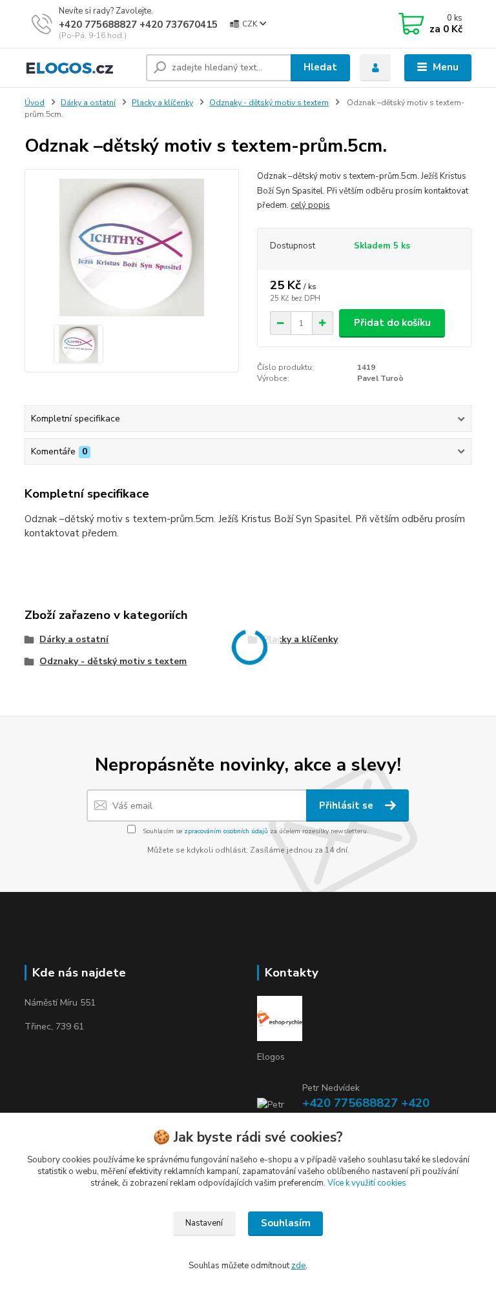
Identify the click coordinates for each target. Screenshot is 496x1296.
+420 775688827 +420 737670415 (138, 24)
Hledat (320, 67)
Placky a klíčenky (162, 102)
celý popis (310, 205)
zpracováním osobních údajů (226, 831)
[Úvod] (80, 68)
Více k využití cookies (366, 1183)
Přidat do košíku (392, 322)
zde (298, 1265)
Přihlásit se (347, 805)
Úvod (35, 102)
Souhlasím (286, 1223)
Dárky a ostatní (88, 102)
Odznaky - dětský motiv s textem (269, 102)
